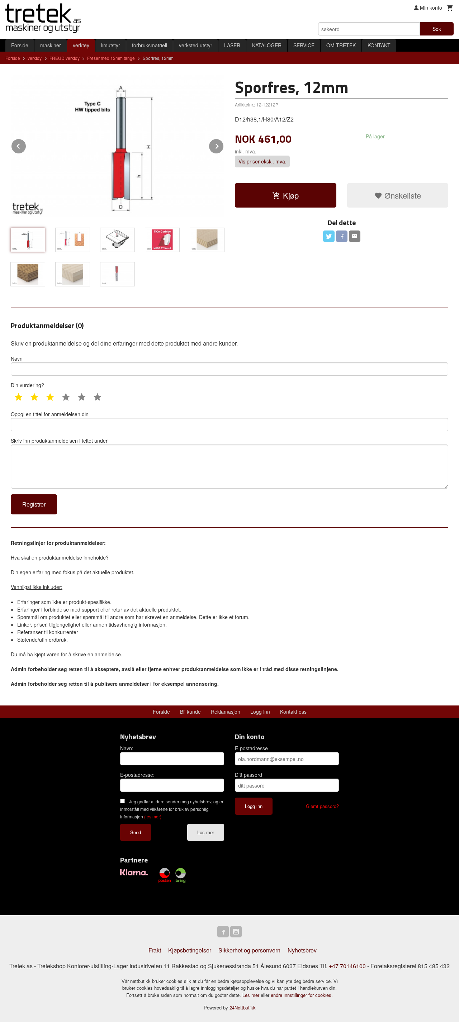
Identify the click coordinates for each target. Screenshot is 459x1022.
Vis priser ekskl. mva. (262, 161)
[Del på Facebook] (341, 236)
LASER (232, 45)
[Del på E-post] (354, 236)
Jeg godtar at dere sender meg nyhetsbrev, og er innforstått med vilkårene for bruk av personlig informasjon (171, 808)
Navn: (126, 748)
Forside (19, 45)
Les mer (205, 832)
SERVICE (303, 45)
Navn (17, 358)
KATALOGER (266, 45)
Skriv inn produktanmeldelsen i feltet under (59, 440)
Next (223, 145)
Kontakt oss (293, 711)
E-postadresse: (137, 774)
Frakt (154, 950)
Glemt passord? (322, 806)
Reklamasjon (225, 711)
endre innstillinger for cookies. (302, 995)
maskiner (50, 45)
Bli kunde (190, 711)
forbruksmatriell (149, 45)
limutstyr (110, 45)
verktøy (81, 45)
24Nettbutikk (243, 1007)
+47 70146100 (347, 966)
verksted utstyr (195, 45)
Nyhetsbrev (302, 950)
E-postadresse (251, 748)
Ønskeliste (401, 195)
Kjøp (291, 195)
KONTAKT (379, 45)
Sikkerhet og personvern (249, 950)
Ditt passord (248, 774)
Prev (26, 145)
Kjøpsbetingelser (189, 950)
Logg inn (260, 711)
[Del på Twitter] (329, 236)
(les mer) (152, 816)
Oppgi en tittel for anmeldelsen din (50, 414)
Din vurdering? (27, 385)
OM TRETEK (341, 45)
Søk (436, 28)
